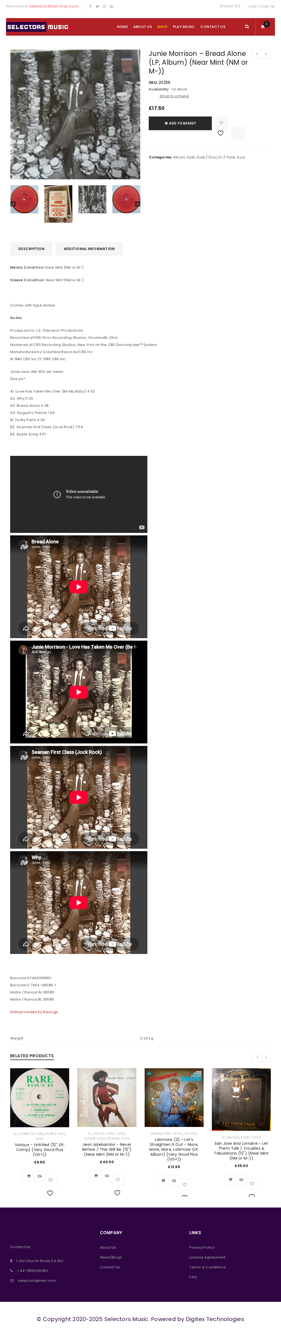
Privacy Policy (202, 1247)
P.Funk (229, 157)
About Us (108, 1247)
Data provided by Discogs (34, 1012)
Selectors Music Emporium (54, 6)
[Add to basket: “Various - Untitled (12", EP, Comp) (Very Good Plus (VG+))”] (28, 1176)
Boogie (233, 1137)
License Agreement (207, 1257)
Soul (241, 157)
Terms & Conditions (207, 1267)
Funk (191, 157)
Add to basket (182, 123)
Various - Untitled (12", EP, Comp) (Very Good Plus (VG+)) (39, 1149)
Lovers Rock (95, 1138)
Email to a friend (174, 96)
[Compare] (39, 1176)
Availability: (159, 89)
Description (31, 248)
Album (179, 157)
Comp (24, 1134)
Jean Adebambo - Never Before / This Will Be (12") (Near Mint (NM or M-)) (106, 1149)
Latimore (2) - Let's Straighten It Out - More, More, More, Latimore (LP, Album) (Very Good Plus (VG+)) (174, 1149)
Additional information (89, 248)
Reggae (113, 1138)
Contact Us (110, 1267)
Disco (98, 1133)
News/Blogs (111, 1257)
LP (220, 157)
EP (32, 1134)
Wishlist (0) (230, 6)
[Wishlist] (221, 123)
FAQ (193, 1277)
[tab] (31, 249)
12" (15, 1134)
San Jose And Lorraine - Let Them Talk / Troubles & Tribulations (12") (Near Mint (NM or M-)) (241, 1151)
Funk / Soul (207, 157)
